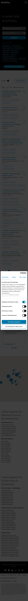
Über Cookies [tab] (22, 277)
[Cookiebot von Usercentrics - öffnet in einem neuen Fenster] (20, 273)
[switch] (24, 306)
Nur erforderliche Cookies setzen (14, 326)
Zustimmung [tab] (5, 277)
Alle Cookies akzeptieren (14, 322)
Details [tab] (14, 277)
